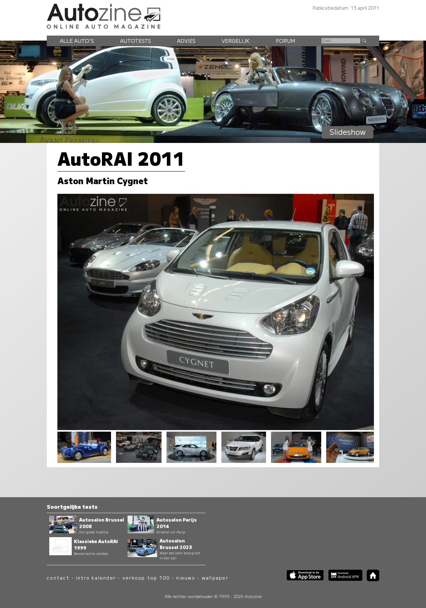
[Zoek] (364, 40)
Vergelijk (235, 40)
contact (58, 577)
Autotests (135, 40)
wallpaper (215, 577)
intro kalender (96, 577)
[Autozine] (213, 15)
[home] (370, 579)
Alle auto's (77, 40)
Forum (285, 40)
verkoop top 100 (146, 577)
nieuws (185, 577)
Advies (186, 40)
